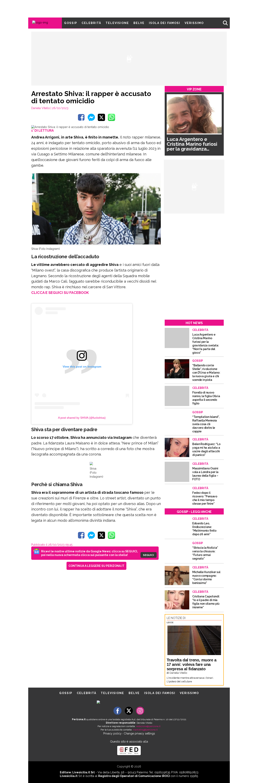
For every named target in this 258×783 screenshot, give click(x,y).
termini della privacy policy (146, 391)
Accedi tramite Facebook (131, 418)
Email (96, 383)
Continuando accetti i (130, 391)
